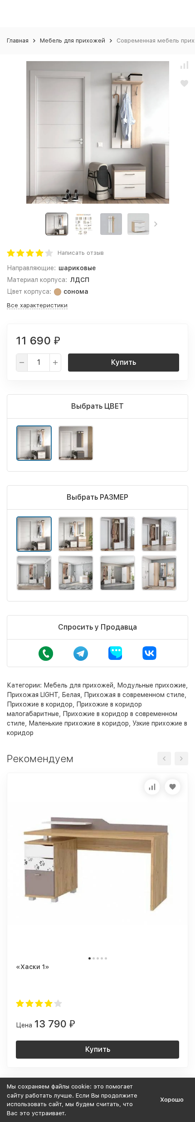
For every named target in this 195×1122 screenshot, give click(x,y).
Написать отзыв (81, 252)
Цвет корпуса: (29, 291)
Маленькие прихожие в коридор (79, 723)
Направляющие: (31, 268)
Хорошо (172, 1099)
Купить (123, 362)
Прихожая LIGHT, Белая (43, 694)
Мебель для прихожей (72, 40)
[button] (156, 224)
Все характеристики (37, 305)
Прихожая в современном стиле (134, 694)
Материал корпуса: (37, 279)
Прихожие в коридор (40, 704)
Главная (18, 40)
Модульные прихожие (151, 685)
